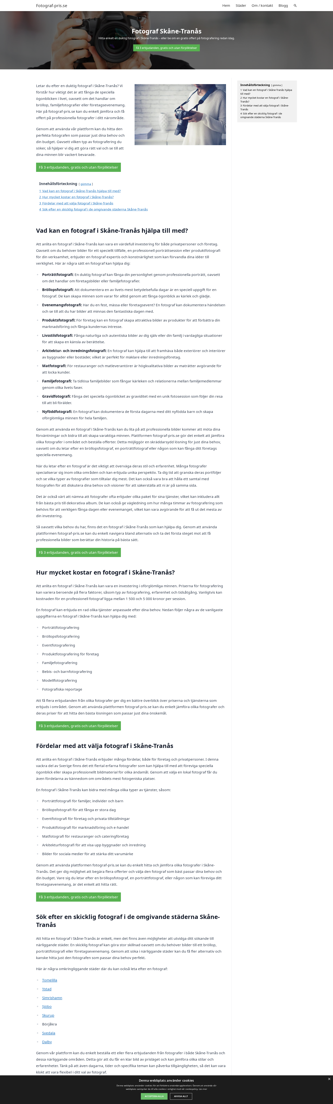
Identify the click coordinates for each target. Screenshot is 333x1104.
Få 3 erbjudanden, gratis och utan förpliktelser (166, 48)
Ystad (47, 988)
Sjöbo (47, 1006)
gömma (85, 184)
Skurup (48, 1015)
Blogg (283, 5)
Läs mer (203, 1089)
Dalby (47, 1041)
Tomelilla (49, 980)
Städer (241, 5)
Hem (226, 5)
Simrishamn (52, 997)
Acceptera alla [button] (154, 1096)
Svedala (48, 1032)
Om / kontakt (262, 5)
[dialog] (166, 1089)
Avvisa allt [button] (181, 1096)
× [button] (329, 1079)
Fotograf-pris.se (51, 5)
